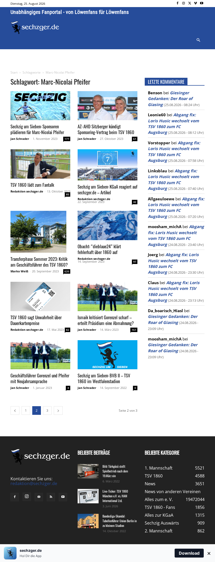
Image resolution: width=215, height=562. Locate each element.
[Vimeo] (195, 4)
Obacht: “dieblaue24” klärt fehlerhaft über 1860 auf (99, 249)
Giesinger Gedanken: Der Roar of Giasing (170, 98)
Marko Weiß (19, 271)
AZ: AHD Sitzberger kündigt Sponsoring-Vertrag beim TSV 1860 (106, 129)
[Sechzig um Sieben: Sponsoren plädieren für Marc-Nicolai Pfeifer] (40, 105)
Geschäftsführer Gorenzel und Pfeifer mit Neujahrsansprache (39, 378)
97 (134, 261)
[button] (198, 40)
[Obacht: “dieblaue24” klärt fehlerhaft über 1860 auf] (107, 225)
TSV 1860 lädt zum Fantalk (32, 184)
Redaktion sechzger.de (26, 191)
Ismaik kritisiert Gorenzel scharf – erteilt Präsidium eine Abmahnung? (106, 320)
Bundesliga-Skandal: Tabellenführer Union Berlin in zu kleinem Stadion (120, 521)
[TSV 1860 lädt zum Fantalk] (40, 164)
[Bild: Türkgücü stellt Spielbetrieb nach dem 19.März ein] (88, 471)
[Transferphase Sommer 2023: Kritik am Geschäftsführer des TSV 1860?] (40, 232)
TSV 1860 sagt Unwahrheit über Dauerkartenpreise (36, 320)
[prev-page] (14, 410)
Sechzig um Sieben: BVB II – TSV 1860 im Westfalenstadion (104, 378)
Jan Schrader (19, 139)
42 (134, 202)
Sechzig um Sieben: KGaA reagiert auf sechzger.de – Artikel (107, 189)
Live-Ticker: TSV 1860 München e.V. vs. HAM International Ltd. (115, 496)
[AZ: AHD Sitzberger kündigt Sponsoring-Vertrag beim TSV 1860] (107, 105)
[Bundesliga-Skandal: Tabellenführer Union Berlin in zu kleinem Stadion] (88, 521)
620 (66, 271)
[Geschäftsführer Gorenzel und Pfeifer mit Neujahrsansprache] (40, 355)
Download (189, 553)
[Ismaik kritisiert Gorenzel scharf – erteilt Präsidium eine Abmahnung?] (107, 296)
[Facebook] (178, 4)
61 (134, 139)
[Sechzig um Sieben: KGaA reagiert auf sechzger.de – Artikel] (107, 164)
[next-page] (58, 410)
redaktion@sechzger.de (33, 483)
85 (67, 194)
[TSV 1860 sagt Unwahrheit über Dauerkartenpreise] (40, 296)
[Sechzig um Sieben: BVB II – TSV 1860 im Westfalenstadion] (107, 355)
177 (66, 139)
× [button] (209, 553)
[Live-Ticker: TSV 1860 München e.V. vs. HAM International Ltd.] (88, 496)
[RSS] (51, 497)
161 (134, 330)
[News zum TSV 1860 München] (34, 27)
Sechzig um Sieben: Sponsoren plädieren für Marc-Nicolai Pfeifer (37, 129)
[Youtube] (201, 4)
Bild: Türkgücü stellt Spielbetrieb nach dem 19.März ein (115, 471)
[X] (190, 4)
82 (67, 330)
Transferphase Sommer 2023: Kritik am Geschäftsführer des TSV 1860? (39, 262)
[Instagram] (184, 4)
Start (14, 72)
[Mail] (39, 497)
